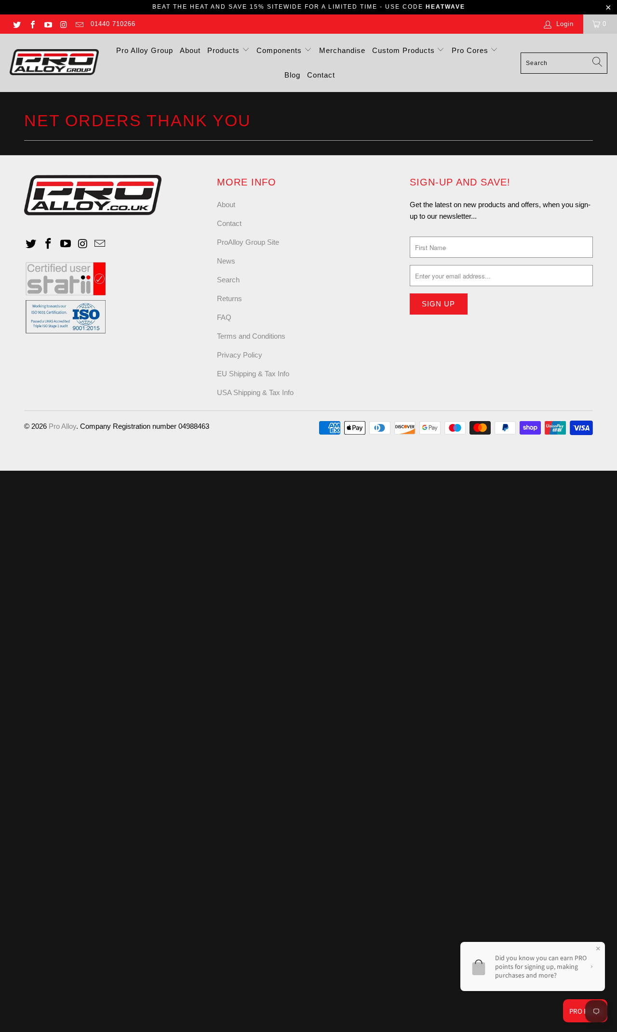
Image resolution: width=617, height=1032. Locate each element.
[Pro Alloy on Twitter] (16, 23)
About (190, 50)
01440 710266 (113, 23)
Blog (292, 75)
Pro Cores (471, 50)
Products (224, 50)
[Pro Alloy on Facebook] (31, 23)
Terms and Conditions (251, 336)
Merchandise (342, 50)
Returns (229, 298)
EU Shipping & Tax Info (253, 374)
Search (228, 280)
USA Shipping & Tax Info (255, 392)
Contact (321, 75)
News (226, 261)
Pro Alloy (62, 426)
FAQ (224, 317)
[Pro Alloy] (54, 63)
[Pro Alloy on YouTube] (47, 23)
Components (280, 50)
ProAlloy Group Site (248, 242)
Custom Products (404, 50)
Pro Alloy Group (144, 50)
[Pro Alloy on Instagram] (63, 23)
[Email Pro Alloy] (79, 23)
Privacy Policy (239, 355)
